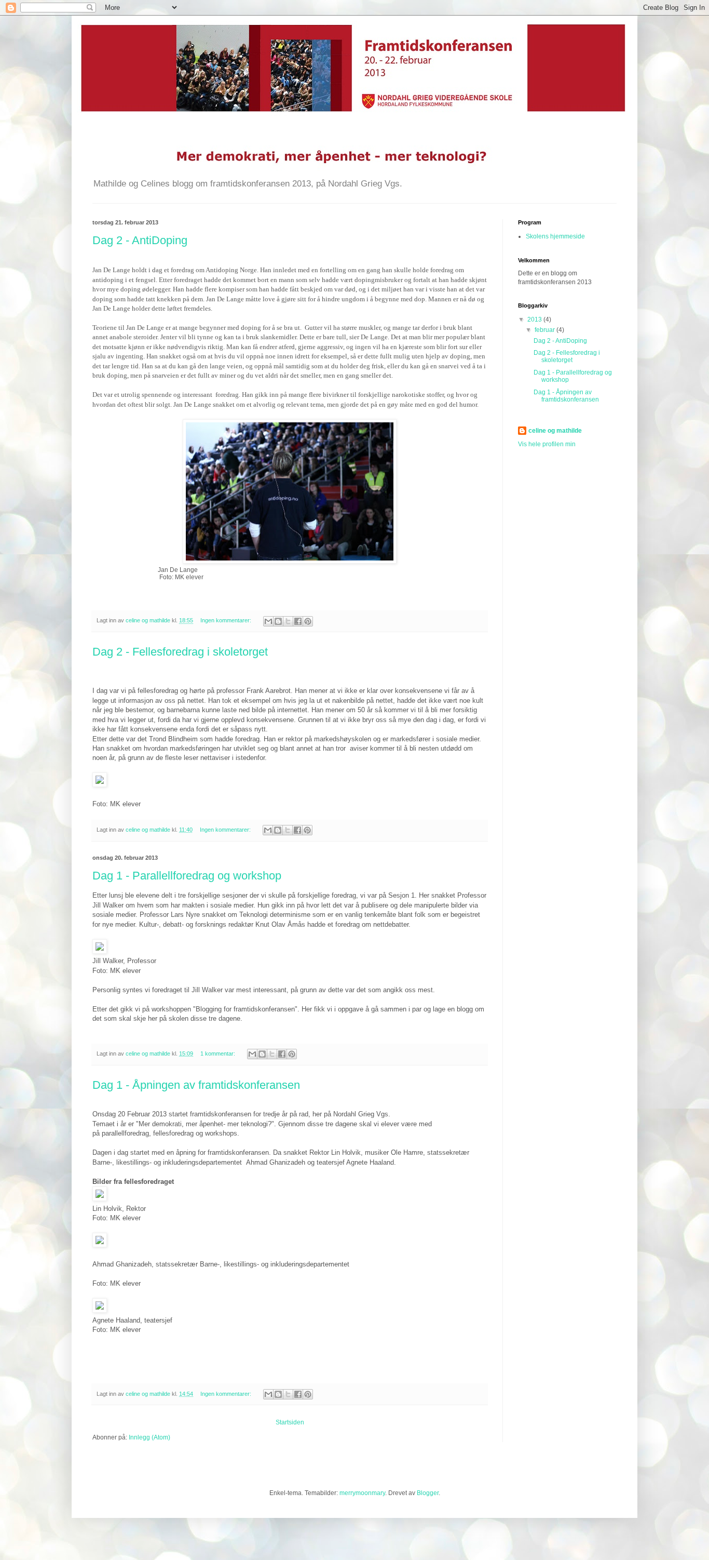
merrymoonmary (362, 1493)
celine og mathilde (555, 430)
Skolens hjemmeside (555, 236)
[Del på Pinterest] (308, 621)
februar (545, 330)
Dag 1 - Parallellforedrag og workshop (186, 875)
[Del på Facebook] (298, 621)
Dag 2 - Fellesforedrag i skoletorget (180, 651)
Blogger (428, 1493)
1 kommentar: (218, 1053)
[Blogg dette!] (278, 621)
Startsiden (290, 1422)
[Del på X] (288, 621)
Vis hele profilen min (547, 444)
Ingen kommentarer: (226, 620)
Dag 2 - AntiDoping (139, 240)
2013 (535, 319)
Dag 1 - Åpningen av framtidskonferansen (196, 1084)
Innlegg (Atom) (149, 1437)
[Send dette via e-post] (268, 621)
